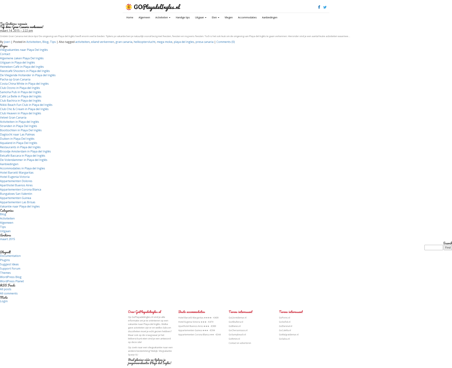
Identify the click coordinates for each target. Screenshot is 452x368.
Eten (215, 17)
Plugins (5, 260)
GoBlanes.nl (235, 326)
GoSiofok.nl (284, 321)
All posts (5, 289)
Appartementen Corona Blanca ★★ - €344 (199, 334)
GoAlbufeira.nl (236, 321)
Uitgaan (200, 17)
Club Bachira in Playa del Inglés (20, 100)
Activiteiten (162, 17)
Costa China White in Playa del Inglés (24, 84)
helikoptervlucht (144, 42)
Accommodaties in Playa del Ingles (22, 168)
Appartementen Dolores (16, 181)
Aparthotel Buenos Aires (16, 185)
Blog (45, 42)
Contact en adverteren (240, 343)
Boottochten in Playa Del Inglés (21, 130)
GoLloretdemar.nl (237, 317)
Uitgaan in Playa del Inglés (17, 62)
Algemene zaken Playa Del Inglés (22, 58)
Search (447, 243)
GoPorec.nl (284, 317)
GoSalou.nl (284, 338)
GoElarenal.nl (285, 326)
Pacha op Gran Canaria (15, 79)
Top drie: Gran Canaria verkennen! (21, 26)
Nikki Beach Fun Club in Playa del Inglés (26, 105)
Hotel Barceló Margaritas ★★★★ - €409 (198, 317)
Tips (53, 42)
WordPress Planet (12, 281)
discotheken (134, 331)
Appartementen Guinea (15, 198)
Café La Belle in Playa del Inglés (20, 96)
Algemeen (144, 17)
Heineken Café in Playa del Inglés (22, 67)
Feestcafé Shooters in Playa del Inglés (25, 71)
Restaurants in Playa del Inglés (20, 147)
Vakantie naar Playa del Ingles (20, 206)
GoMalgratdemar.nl (289, 334)
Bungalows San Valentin (16, 194)
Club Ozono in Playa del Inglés (20, 88)
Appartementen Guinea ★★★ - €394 (196, 330)
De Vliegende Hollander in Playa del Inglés (28, 75)
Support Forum (10, 268)
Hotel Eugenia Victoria (14, 177)
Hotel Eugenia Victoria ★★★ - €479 (195, 321)
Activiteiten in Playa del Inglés (19, 122)
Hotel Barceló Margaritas (17, 172)
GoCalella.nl (285, 330)
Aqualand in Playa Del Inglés (18, 143)
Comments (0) (225, 42)
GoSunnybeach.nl (237, 334)
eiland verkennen (102, 42)
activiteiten (82, 42)
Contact (5, 54)
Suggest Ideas (9, 264)
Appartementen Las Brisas (17, 202)
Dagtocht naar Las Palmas (17, 134)
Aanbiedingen (269, 17)
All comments (9, 293)
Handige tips (183, 17)
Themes (5, 273)
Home (129, 17)
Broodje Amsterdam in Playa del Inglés (25, 151)
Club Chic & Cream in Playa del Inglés (24, 109)
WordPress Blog (11, 277)
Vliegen (229, 17)
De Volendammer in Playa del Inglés (23, 160)
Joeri (7, 42)
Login (4, 301)
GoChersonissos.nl (238, 330)
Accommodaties (247, 17)
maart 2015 (7, 239)
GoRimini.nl (234, 338)
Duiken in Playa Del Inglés (17, 139)
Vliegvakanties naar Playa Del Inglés (24, 50)
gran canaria (123, 42)
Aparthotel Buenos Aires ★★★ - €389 (197, 326)
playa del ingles (184, 42)
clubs (165, 327)
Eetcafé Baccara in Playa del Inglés (22, 156)
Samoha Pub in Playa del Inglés (20, 92)
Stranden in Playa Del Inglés (18, 126)
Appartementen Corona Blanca (20, 189)
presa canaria (204, 42)
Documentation (10, 256)
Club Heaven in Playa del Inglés (20, 113)
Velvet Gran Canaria (13, 117)
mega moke (164, 42)
